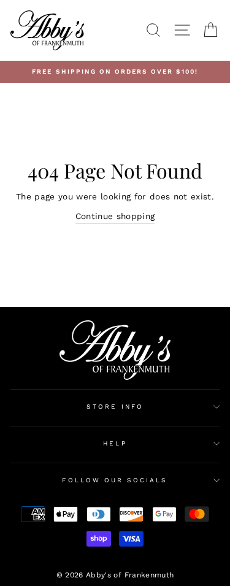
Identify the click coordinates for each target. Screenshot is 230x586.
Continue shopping (115, 216)
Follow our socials (114, 480)
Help (114, 443)
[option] (115, 72)
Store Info (115, 406)
